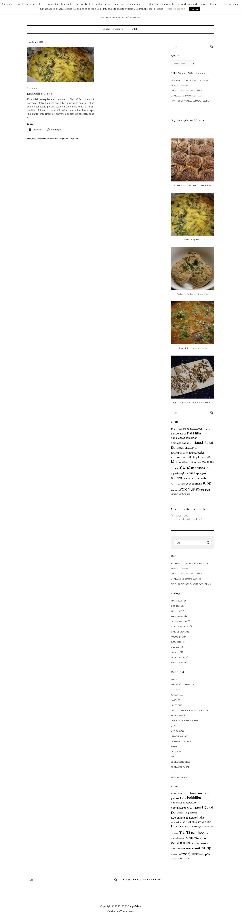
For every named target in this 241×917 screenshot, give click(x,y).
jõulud (208, 442)
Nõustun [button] (194, 9)
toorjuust (190, 488)
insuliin (191, 443)
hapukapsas (178, 437)
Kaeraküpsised (180, 452)
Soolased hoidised (180, 762)
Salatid (174, 756)
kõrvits (176, 461)
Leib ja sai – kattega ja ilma (184, 720)
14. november (176, 429)
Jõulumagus (177, 695)
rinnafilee (195, 478)
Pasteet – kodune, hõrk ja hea (186, 90)
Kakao (193, 452)
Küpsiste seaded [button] (176, 8)
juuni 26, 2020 (32, 88)
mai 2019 (175, 652)
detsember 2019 (179, 621)
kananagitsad (176, 457)
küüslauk (186, 462)
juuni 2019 (176, 647)
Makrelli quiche (40, 94)
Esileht (106, 28)
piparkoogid (178, 473)
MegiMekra (134, 906)
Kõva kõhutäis (178, 715)
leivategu (197, 462)
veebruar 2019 (178, 657)
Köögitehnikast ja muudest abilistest (191, 710)
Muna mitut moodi (47, 138)
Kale (109, 911)
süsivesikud (176, 490)
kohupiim (195, 457)
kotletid (206, 457)
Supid (173, 772)
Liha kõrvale (177, 731)
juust (199, 442)
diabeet (194, 429)
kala (200, 452)
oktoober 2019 (179, 632)
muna (185, 467)
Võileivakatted (179, 777)
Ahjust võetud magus (182, 684)
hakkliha (194, 433)
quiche (186, 477)
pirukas (191, 473)
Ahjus (29, 138)
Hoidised (175, 689)
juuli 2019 (176, 642)
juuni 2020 (176, 606)
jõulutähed (192, 448)
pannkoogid (200, 468)
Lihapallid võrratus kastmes (186, 96)
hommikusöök (179, 442)
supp (206, 482)
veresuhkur (176, 494)
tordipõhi (205, 489)
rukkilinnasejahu (178, 484)
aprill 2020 (176, 611)
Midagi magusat (179, 736)
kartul (186, 457)
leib (191, 462)
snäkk (198, 483)
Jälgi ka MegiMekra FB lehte (188, 120)
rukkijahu (204, 478)
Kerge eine (36, 138)
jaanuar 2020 (178, 616)
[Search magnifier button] (211, 46)
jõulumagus (179, 447)
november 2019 (179, 626)
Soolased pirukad (61, 138)
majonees (208, 461)
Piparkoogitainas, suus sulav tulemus (191, 101)
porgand (202, 473)
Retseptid (118, 28)
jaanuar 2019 (178, 662)
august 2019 (177, 637)
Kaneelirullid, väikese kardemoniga (189, 80)
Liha (173, 726)
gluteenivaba (179, 433)
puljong (176, 478)
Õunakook (185, 494)
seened (190, 483)
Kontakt (134, 28)
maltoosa (174, 468)
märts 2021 (176, 601)
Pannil (174, 746)
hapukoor (191, 437)
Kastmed (175, 700)
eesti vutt (204, 428)
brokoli (186, 428)
